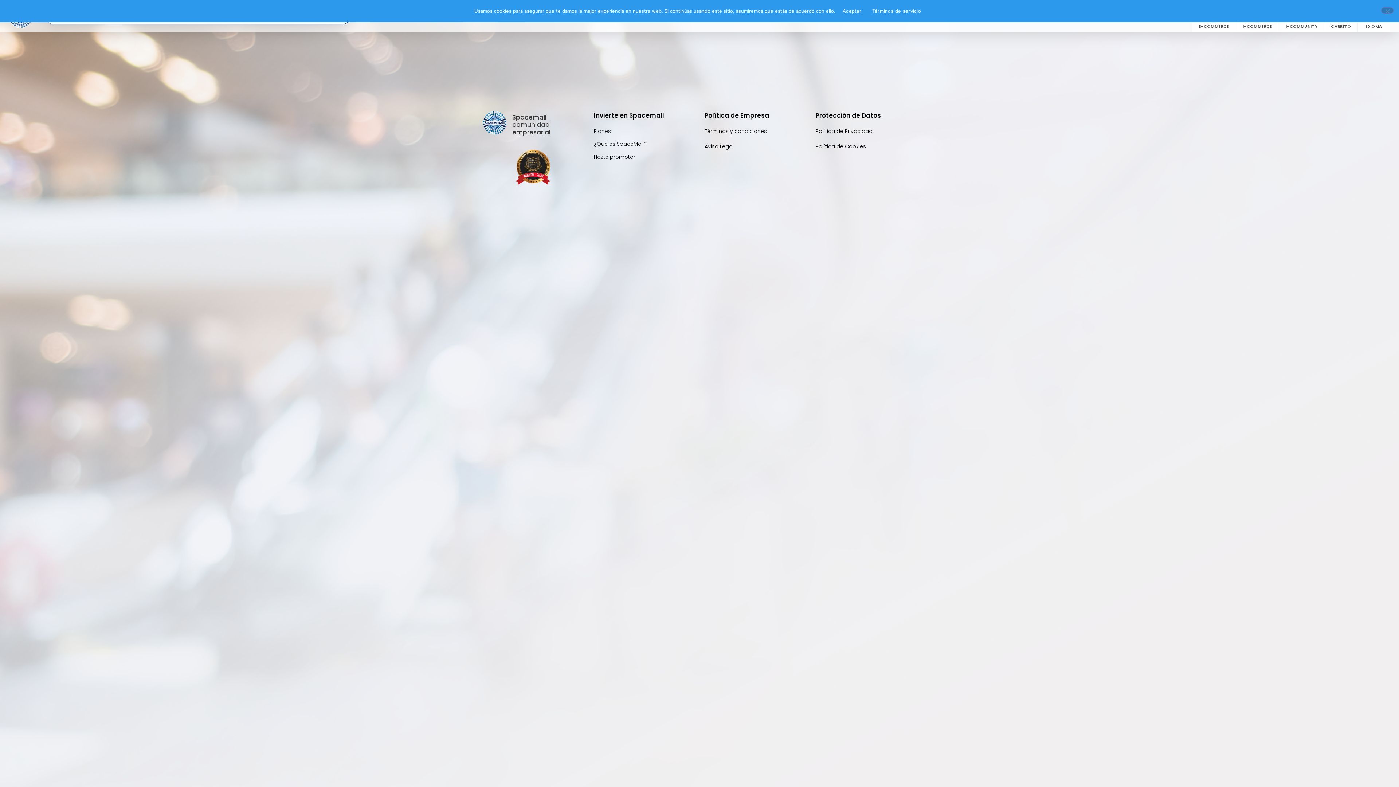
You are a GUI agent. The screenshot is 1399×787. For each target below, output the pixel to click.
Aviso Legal (719, 146)
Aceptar (852, 11)
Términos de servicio (896, 11)
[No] (1387, 10)
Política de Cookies (841, 146)
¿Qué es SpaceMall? (620, 144)
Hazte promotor (614, 157)
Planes (602, 131)
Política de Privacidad (845, 131)
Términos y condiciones (736, 131)
